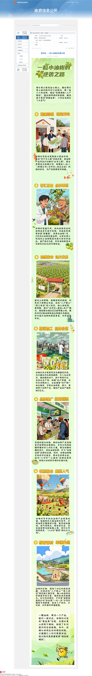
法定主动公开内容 (24, 37)
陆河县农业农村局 (22, 2)
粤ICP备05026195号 (15, 675)
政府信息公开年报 (24, 69)
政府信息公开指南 (24, 32)
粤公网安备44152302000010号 (5, 675)
